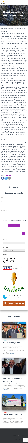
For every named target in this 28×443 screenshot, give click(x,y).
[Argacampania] (4, 2)
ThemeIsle (18, 439)
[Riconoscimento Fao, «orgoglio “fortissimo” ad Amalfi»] (14, 329)
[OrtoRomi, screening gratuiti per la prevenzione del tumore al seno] (14, 401)
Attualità (8, 175)
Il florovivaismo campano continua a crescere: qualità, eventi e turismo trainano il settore (13, 380)
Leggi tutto (11, 353)
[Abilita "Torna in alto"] (25, 440)
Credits (14, 435)
